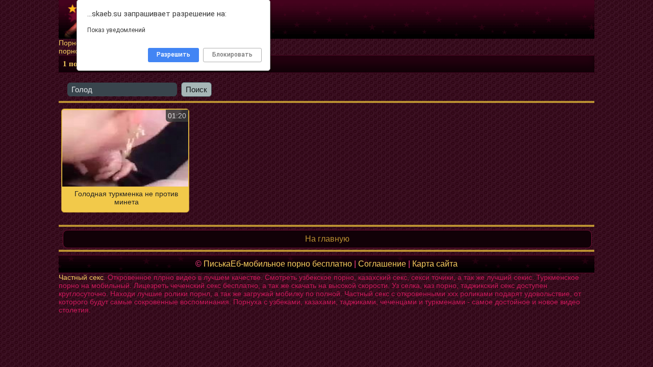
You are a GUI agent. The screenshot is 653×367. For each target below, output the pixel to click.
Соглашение (382, 263)
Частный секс (81, 277)
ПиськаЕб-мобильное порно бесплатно (278, 263)
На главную (327, 238)
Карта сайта (435, 263)
